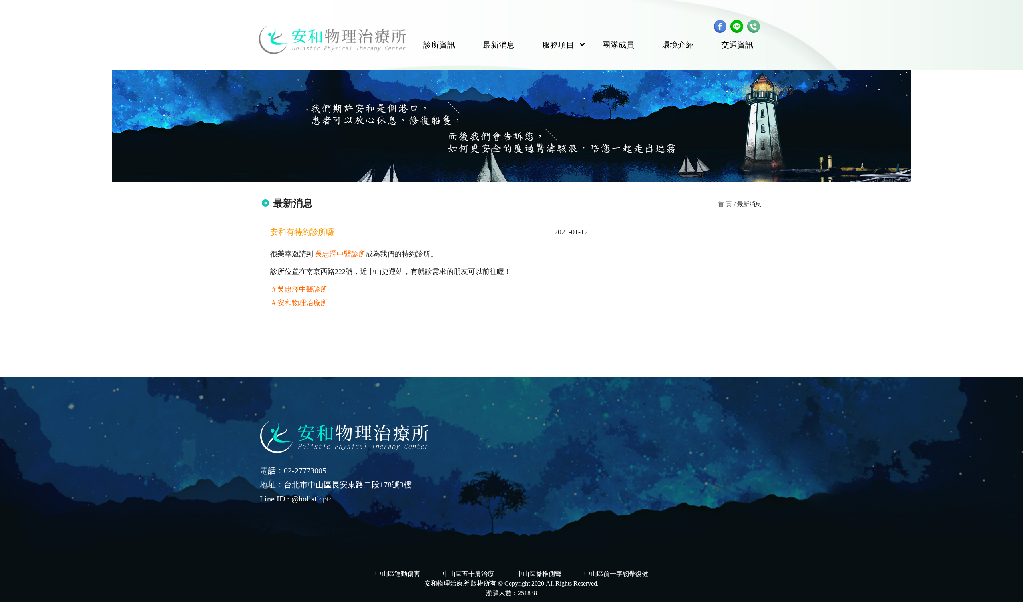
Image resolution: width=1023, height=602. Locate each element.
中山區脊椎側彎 (539, 573)
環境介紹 (678, 44)
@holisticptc (312, 498)
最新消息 (499, 44)
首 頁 (725, 204)
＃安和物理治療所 (299, 303)
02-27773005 (305, 470)
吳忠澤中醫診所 (340, 254)
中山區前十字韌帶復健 (616, 573)
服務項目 (558, 44)
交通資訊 (737, 44)
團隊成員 (618, 44)
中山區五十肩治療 (468, 573)
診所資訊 (439, 44)
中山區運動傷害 (397, 573)
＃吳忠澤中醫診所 (299, 289)
